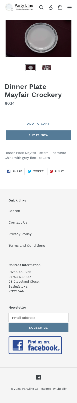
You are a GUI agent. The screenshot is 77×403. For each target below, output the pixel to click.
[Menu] (69, 7)
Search (14, 211)
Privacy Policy (20, 234)
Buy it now (38, 135)
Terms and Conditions (27, 245)
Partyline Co (30, 388)
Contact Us (18, 222)
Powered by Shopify (53, 388)
